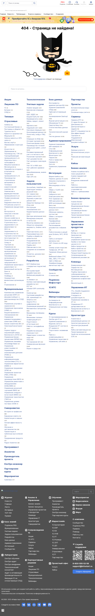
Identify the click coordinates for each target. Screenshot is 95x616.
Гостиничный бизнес (12, 127)
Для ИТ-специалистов (79, 131)
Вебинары (54, 292)
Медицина (8, 136)
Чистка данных (54, 136)
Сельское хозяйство (11, 220)
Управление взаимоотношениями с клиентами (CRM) (13, 319)
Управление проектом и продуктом (77, 224)
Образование (9, 151)
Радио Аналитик (10, 443)
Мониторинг (53, 155)
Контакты (76, 538)
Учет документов (33, 159)
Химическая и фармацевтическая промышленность (11, 193)
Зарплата (30, 125)
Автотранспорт (10, 238)
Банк (6, 271)
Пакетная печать (33, 232)
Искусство (8, 149)
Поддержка (75, 138)
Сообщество (55, 270)
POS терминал (54, 199)
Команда (76, 262)
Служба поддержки (80, 545)
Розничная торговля (34, 157)
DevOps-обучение (12, 558)
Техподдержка (39, 79)
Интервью (9, 510)
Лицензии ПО (11, 104)
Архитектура (78, 315)
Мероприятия (11, 476)
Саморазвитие (12, 408)
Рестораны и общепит (12, 129)
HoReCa (7, 125)
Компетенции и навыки (13, 418)
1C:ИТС (52, 287)
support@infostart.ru (82, 566)
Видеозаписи (82, 501)
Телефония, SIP (54, 250)
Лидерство (75, 267)
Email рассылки (54, 196)
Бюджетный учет (33, 117)
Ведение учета (54, 324)
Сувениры (8, 480)
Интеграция (55, 173)
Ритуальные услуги (11, 205)
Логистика (8, 240)
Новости (8, 501)
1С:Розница (56, 540)
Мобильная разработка (35, 275)
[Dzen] (39, 605)
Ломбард (7, 276)
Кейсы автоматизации (79, 330)
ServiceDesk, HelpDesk (35, 187)
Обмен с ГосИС (54, 190)
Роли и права (54, 160)
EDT (28, 286)
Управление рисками (79, 257)
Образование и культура (13, 145)
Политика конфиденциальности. (38, 593)
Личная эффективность (13, 423)
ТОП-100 (8, 513)
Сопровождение (77, 255)
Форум (79, 508)
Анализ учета (32, 196)
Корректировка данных (35, 212)
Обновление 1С (54, 123)
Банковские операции (35, 110)
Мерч (78, 512)
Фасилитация (76, 283)
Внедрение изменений (79, 180)
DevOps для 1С (54, 319)
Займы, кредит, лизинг (35, 121)
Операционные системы (58, 307)
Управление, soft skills (57, 341)
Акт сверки (31, 194)
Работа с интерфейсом (35, 326)
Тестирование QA (33, 342)
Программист (11, 447)
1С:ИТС (31, 539)
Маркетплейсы (54, 176)
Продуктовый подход (79, 253)
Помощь (76, 532)
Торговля (7, 245)
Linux (51, 149)
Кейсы (74, 163)
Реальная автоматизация (80, 157)
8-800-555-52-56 (81, 563)
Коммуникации (76, 265)
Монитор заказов (33, 223)
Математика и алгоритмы (36, 308)
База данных (55, 99)
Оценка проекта (77, 251)
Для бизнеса (75, 124)
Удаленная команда (78, 276)
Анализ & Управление (33, 498)
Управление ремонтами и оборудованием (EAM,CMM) (13, 384)
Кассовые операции (34, 130)
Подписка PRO (11, 525)
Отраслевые (10, 121)
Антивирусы (53, 300)
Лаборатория (10, 555)
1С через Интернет (78, 122)
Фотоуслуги (8, 211)
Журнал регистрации (57, 121)
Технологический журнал (58, 132)
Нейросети (53, 194)
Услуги (74, 146)
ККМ (50, 192)
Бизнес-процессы (80, 198)
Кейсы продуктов (77, 246)
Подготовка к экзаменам (58, 330)
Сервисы (75, 116)
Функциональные (13, 289)
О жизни (52, 275)
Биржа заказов (83, 505)
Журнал (8, 497)
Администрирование (60, 141)
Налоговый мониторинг (13, 326)
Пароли (52, 158)
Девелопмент (9, 227)
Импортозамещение (59, 297)
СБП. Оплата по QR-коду (58, 243)
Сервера (52, 162)
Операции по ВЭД (33, 139)
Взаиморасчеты (32, 119)
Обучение (56, 497)
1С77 (54, 554)
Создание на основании (36, 249)
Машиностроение (11, 165)
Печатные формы (33, 143)
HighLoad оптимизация (57, 112)
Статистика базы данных (58, 127)
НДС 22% (30, 177)
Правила (76, 529)
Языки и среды (32, 348)
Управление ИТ (79, 287)
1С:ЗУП (55, 543)
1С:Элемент (31, 280)
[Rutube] (49, 605)
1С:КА (54, 531)
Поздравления (32, 241)
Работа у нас (78, 535)
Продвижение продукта (13, 438)
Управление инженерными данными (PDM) (13, 352)
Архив (51, 273)
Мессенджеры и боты (57, 185)
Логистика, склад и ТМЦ (36, 134)
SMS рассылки (54, 201)
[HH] (34, 605)
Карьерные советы (11, 416)
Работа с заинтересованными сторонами (79, 187)
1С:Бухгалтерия (58, 525)
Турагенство (9, 131)
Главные (8, 504)
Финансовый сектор (12, 269)
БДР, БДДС (31, 114)
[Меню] (4, 3)
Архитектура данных (79, 323)
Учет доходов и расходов (36, 161)
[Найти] (91, 492)
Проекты (76, 104)
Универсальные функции (36, 344)
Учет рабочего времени (35, 168)
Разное (29, 256)
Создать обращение (83, 571)
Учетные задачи (35, 104)
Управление (8, 247)
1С (5, 108)
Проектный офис (60, 563)
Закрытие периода (34, 203)
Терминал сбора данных (58, 252)
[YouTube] (44, 605)
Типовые (8, 116)
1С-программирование (57, 317)
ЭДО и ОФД (53, 261)
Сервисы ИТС (76, 120)
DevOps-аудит (10, 561)
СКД (28, 340)
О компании (78, 519)
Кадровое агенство (11, 202)
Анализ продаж (32, 108)
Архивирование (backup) (58, 116)
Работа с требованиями (80, 191)
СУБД (6, 112)
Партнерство (78, 99)
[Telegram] (24, 605)
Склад (6, 242)
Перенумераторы (33, 234)
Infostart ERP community (35, 288)
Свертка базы (54, 125)
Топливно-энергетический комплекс (10, 187)
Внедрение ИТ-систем (57, 326)
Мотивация (75, 270)
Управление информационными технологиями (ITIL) (11, 359)
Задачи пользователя (13, 534)
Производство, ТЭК (12, 154)
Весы (51, 205)
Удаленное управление (57, 166)
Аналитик (9, 452)
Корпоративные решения (35, 561)
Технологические (36, 99)
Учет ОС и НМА (32, 165)
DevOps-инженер (13, 464)
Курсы (52, 313)
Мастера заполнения (34, 216)
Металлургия (9, 167)
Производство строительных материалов (9, 180)
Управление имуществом (13, 207)
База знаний (10, 522)
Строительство (10, 234)
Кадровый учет (32, 128)
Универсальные (58, 549)
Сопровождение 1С (36, 531)
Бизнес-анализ (79, 168)
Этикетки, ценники (34, 254)
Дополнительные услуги (80, 152)
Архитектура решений (79, 325)
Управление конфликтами (80, 279)
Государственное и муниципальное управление (11, 251)
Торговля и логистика (12, 236)
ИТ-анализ (53, 328)
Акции (7, 99)
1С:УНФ (55, 534)
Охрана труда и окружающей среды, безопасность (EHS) (12, 332)
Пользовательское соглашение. (13, 593)
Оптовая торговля (33, 141)
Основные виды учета (79, 112)
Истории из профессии (13, 411)
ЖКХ (6, 229)
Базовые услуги (77, 150)
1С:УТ (54, 537)
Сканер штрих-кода (56, 248)
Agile (73, 231)
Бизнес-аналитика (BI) (12, 324)
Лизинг (7, 274)
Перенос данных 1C (56, 179)
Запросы (30, 300)
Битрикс (7, 110)
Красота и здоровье (12, 134)
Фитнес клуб (9, 142)
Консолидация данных (35, 132)
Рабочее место (32, 247)
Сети (51, 164)
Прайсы (29, 245)
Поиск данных (32, 243)
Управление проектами (57, 339)
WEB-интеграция (55, 203)
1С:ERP (55, 528)
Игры (29, 205)
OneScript (30, 293)
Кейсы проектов (77, 248)
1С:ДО (54, 546)
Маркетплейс (58, 521)
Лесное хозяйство (11, 218)
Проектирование (77, 332)
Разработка (33, 260)
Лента (7, 507)
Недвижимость (10, 231)
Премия (8, 516)
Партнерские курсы (60, 515)
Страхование (9, 285)
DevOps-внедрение (12, 564)
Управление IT (34, 518)
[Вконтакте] (29, 605)
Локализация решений (35, 306)
